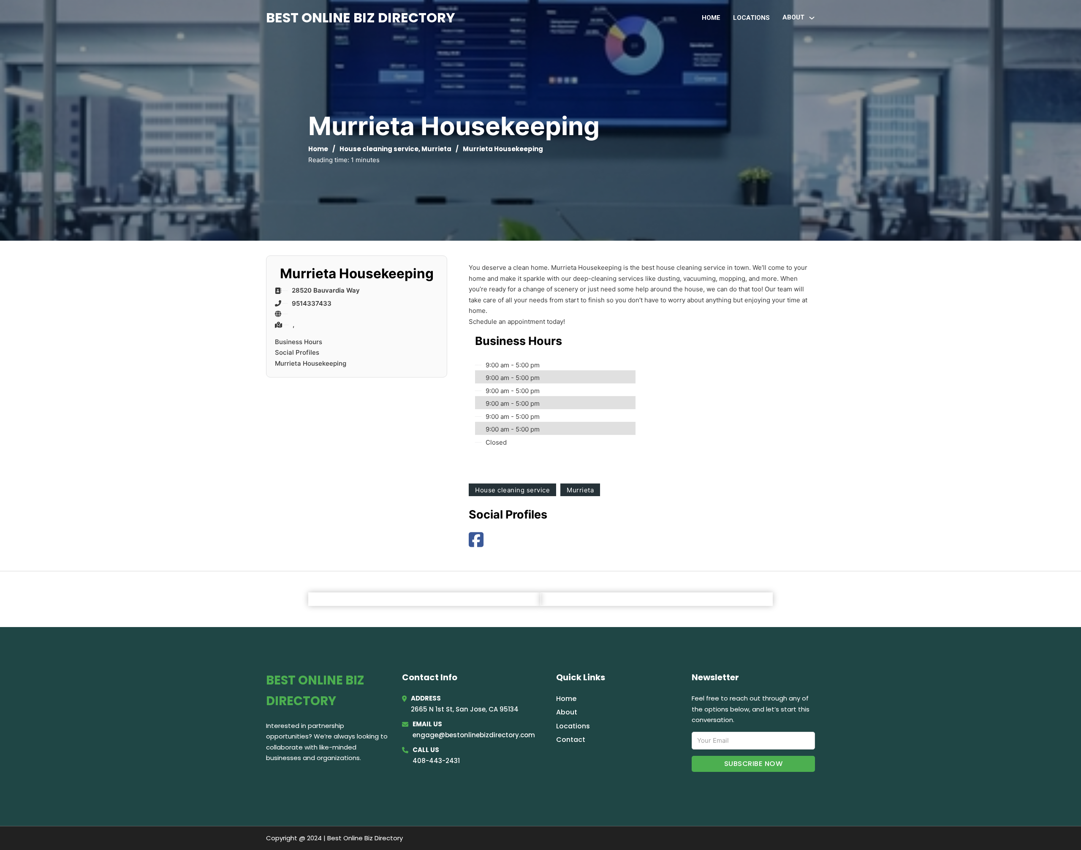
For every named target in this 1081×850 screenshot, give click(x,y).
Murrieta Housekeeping (310, 363)
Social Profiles (297, 352)
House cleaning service (379, 148)
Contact (570, 739)
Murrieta (436, 148)
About (566, 712)
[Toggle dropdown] (812, 18)
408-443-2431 (436, 760)
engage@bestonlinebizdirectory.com (474, 735)
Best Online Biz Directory (360, 17)
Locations (751, 18)
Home (711, 18)
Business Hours (298, 342)
